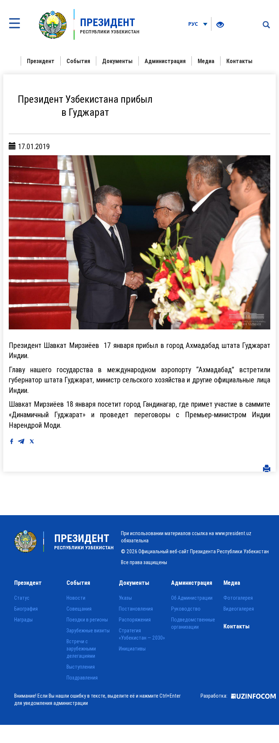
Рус (193, 23)
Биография (26, 609)
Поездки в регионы (87, 619)
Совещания (79, 609)
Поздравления (82, 677)
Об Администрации (192, 598)
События (78, 61)
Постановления (136, 609)
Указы (125, 598)
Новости (75, 598)
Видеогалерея (238, 609)
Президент (40, 61)
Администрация (165, 61)
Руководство (186, 609)
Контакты (239, 61)
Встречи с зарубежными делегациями (81, 648)
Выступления (80, 667)
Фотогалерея (238, 598)
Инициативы (132, 648)
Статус (21, 598)
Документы (117, 61)
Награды (23, 619)
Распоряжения (135, 619)
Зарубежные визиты (88, 630)
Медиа (206, 61)
